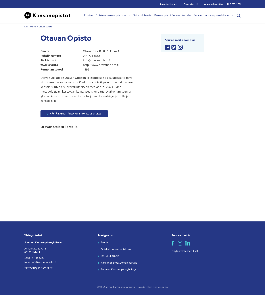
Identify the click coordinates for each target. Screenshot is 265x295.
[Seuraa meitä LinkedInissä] (187, 243)
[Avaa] (129, 15)
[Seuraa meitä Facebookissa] (173, 243)
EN (239, 4)
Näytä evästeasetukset (185, 251)
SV (233, 4)
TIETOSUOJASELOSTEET (38, 268)
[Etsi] (237, 15)
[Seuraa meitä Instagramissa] (180, 243)
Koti (26, 26)
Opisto (33, 26)
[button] (173, 243)
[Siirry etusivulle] (47, 15)
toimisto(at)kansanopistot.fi (40, 262)
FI (228, 4)
